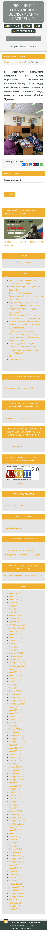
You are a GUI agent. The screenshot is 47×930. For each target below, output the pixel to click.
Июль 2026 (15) (15, 596)
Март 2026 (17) (15, 609)
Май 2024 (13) (15, 678)
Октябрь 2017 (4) (16, 893)
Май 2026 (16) (15, 606)
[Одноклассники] (26, 164)
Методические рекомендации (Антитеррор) (23, 575)
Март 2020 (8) (15, 805)
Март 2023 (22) (15, 726)
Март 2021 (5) (15, 795)
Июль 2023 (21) (15, 710)
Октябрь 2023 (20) (17, 700)
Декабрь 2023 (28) (17, 694)
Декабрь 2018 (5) (16, 852)
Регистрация (13, 26)
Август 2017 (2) (15, 899)
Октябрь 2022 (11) (17, 741)
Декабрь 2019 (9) (16, 814)
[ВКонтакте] (23, 164)
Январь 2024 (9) (15, 691)
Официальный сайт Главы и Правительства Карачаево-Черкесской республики (26, 296)
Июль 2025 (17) (15, 634)
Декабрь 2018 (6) (16, 855)
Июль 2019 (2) (15, 833)
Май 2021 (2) (14, 792)
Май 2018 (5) (14, 871)
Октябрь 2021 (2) (16, 776)
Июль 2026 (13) (15, 599)
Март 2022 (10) (15, 760)
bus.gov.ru (17, 446)
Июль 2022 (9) (15, 751)
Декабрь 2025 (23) (17, 618)
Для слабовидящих (24, 31)
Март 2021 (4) (15, 798)
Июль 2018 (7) (15, 868)
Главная (7, 62)
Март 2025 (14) (15, 647)
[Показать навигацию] (6, 921)
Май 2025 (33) (15, 643)
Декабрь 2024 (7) (16, 659)
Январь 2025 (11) (16, 653)
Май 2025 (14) (15, 640)
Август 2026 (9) (15, 593)
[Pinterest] (34, 164)
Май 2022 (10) (15, 754)
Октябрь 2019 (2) (16, 824)
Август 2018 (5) (15, 865)
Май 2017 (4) (14, 906)
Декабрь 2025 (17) (17, 621)
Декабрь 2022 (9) (16, 732)
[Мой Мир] (30, 164)
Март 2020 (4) (15, 808)
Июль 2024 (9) (15, 672)
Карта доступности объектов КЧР (18, 388)
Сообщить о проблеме (13, 505)
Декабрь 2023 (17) (17, 697)
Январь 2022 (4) (15, 767)
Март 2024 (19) (15, 688)
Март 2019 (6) (15, 843)
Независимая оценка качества (20, 550)
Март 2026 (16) (15, 612)
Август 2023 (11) (16, 707)
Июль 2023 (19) (15, 713)
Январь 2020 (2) (15, 811)
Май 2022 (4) (14, 757)
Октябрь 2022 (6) (16, 738)
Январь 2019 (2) (15, 849)
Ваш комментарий (12, 180)
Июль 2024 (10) (15, 675)
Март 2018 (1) (15, 877)
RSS (38, 26)
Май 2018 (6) (14, 874)
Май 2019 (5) (14, 836)
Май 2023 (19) (15, 719)
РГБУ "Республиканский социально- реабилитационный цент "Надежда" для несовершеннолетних (24, 324)
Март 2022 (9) (15, 764)
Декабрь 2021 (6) (16, 773)
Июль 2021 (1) (15, 786)
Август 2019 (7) (15, 827)
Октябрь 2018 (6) (16, 861)
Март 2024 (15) (15, 685)
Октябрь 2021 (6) (16, 779)
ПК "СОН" (20, 483)
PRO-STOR (27, 928)
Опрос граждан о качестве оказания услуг (22, 554)
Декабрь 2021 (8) (16, 770)
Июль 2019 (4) (15, 830)
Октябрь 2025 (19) (17, 625)
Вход (28, 26)
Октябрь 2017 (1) (16, 896)
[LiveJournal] (37, 164)
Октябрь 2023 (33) (17, 704)
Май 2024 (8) (14, 681)
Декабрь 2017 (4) (16, 890)
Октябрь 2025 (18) (17, 628)
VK (10, 356)
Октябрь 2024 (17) (17, 662)
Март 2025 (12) (15, 650)
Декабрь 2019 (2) (16, 817)
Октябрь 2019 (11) (17, 820)
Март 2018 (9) (15, 880)
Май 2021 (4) (14, 789)
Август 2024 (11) (16, 669)
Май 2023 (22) (15, 716)
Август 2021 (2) (15, 782)
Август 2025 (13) (16, 631)
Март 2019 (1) (15, 846)
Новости (17, 62)
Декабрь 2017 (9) (16, 887)
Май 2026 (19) (15, 602)
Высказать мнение (14, 528)
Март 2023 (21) (15, 722)
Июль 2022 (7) (15, 748)
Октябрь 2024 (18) (17, 666)
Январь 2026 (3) (15, 615)
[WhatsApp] (41, 164)
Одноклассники (16, 359)
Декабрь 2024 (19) (17, 656)
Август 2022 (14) (16, 745)
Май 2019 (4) (14, 839)
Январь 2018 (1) (15, 884)
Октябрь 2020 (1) (16, 801)
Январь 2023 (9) (15, 729)
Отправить (10, 194)
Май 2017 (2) (14, 909)
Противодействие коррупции (16, 418)
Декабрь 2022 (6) (16, 735)
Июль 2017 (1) (15, 903)
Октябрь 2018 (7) (16, 858)
